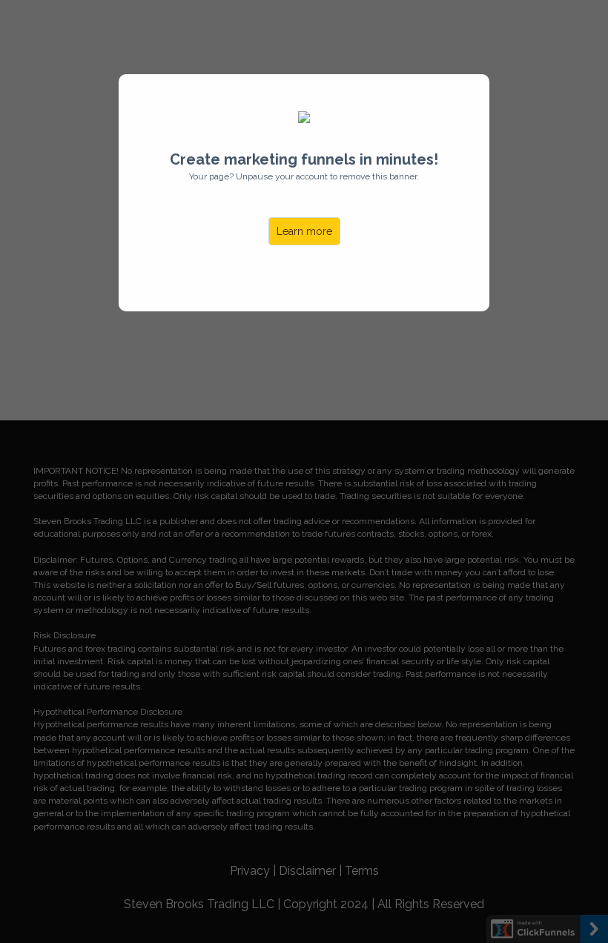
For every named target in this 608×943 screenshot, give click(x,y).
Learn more (304, 231)
